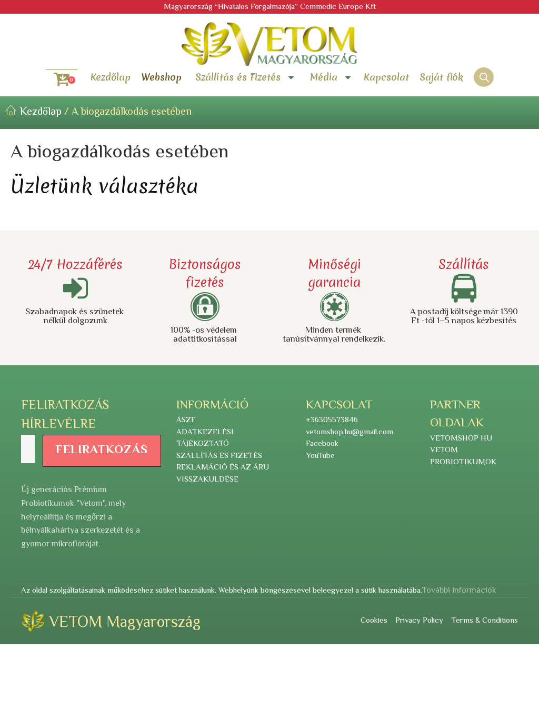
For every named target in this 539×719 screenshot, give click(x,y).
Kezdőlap (111, 77)
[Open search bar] (484, 78)
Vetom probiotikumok (463, 456)
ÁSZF (186, 420)
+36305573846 (332, 420)
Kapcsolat (386, 77)
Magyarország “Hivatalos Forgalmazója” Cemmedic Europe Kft (270, 7)
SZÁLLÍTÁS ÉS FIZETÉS (219, 456)
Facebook (322, 444)
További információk (459, 591)
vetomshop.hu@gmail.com (349, 432)
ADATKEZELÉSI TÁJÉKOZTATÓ (205, 439)
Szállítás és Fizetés (238, 77)
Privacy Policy (419, 621)
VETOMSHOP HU (461, 439)
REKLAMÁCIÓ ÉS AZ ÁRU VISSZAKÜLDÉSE (222, 474)
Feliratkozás (102, 450)
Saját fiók (441, 77)
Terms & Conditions (484, 621)
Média (323, 77)
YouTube (320, 456)
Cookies (374, 621)
